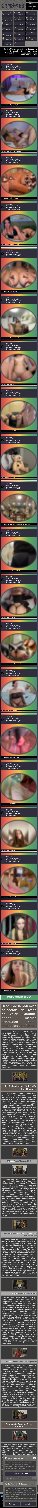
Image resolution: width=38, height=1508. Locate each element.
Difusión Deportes (21, 18)
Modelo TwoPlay (10, 943)
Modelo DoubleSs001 (11, 338)
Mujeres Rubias (8, 38)
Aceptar (28, 1504)
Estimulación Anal (7, 36)
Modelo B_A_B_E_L (11, 105)
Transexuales (32, 6)
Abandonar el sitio (10, 1478)
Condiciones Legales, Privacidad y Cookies (20, 1498)
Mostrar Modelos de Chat (19, 997)
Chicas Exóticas (20, 13)
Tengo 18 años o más (20, 1474)
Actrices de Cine (20, 49)
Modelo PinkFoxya (10, 617)
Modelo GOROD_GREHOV (13, 151)
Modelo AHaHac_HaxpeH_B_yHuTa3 (17, 524)
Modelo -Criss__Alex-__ (12, 244)
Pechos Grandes (32, 28)
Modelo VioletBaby (11, 710)
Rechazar (12, 1504)
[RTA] (34, 1478)
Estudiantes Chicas (9, 23)
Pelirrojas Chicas (32, 38)
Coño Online (32, 23)
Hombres (30, 3)
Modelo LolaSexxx (10, 850)
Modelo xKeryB (9, 477)
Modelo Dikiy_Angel (11, 198)
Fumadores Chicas (20, 33)
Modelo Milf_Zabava (11, 291)
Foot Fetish (32, 33)
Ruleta (31, 9)
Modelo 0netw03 (10, 431)
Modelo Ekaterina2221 (12, 571)
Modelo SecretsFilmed (12, 897)
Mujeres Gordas (32, 13)
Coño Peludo (8, 28)
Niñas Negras (8, 43)
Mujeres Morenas (21, 38)
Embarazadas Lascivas (7, 21)
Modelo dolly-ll (9, 990)
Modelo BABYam (10, 384)
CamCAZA (8, 49)
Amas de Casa (9, 13)
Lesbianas (20, 43)
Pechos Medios (20, 28)
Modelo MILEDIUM (10, 804)
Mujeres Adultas (20, 23)
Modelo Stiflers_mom (11, 757)
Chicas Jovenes (32, 18)
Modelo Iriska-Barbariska (13, 664)
